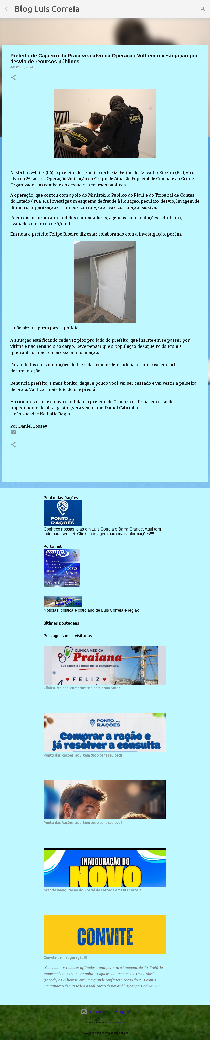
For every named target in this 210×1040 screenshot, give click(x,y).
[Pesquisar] (87, 9)
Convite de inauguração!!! (65, 957)
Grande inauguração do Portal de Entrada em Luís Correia (92, 890)
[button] (13, 77)
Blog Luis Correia (47, 8)
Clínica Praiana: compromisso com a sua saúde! (83, 688)
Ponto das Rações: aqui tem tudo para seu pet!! (83, 755)
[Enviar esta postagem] (13, 434)
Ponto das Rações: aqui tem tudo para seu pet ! (83, 823)
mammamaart (118, 1022)
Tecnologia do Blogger (108, 1012)
